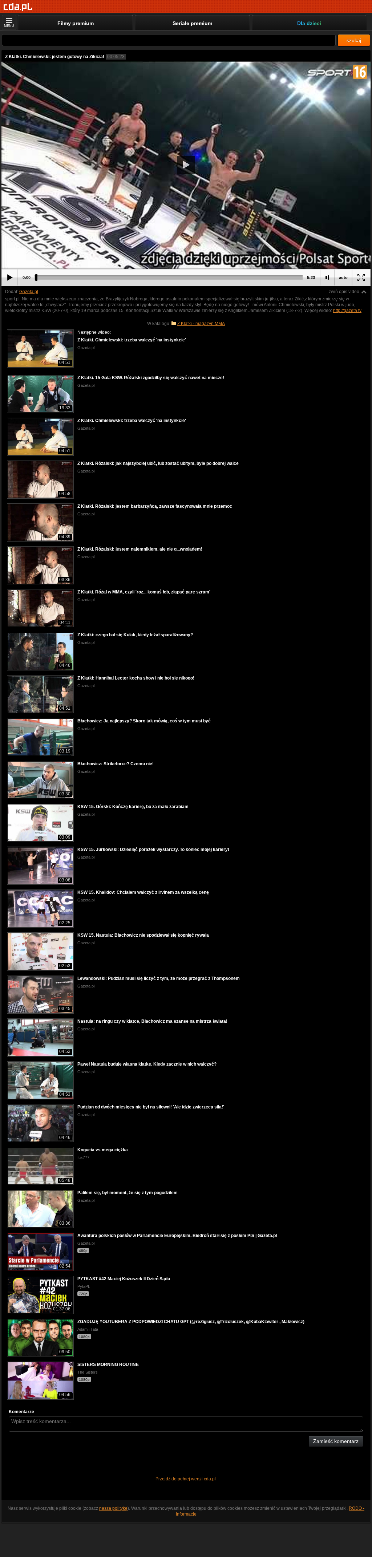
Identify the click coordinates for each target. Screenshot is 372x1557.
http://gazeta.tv (347, 310)
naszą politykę (113, 1508)
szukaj (354, 40)
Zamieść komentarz (336, 1441)
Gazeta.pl (28, 291)
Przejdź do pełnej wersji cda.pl (186, 1478)
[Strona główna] (18, 7)
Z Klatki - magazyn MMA (201, 323)
